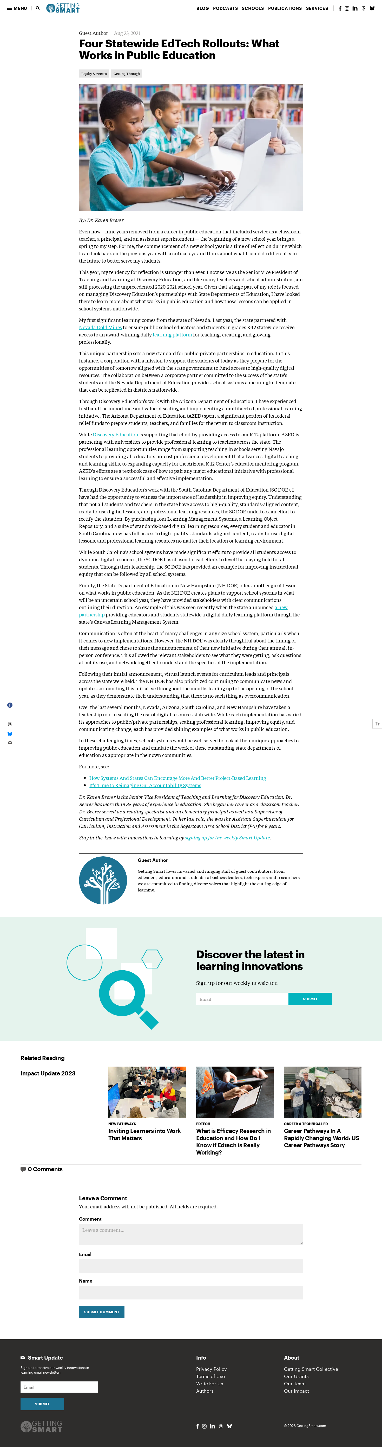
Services (317, 8)
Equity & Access (94, 73)
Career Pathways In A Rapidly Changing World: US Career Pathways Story (321, 1137)
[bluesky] (372, 8)
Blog (202, 8)
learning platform (172, 334)
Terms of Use (210, 1376)
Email (85, 1254)
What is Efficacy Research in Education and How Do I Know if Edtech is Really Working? (233, 1141)
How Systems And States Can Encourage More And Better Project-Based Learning (177, 777)
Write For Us (209, 1383)
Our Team (295, 1383)
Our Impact (296, 1391)
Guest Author (93, 32)
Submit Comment (101, 1312)
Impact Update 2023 (48, 1073)
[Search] (38, 8)
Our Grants (296, 1376)
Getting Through (127, 73)
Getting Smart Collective (311, 1369)
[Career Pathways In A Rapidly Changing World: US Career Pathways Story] (322, 1092)
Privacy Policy (211, 1369)
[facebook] (340, 8)
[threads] (363, 8)
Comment (90, 1219)
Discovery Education (115, 434)
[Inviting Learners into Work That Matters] (147, 1092)
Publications (285, 8)
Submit (310, 999)
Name (86, 1281)
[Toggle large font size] (377, 723)
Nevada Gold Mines (100, 327)
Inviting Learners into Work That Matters (144, 1134)
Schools (253, 8)
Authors (205, 1391)
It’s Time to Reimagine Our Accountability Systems (145, 785)
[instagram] (347, 8)
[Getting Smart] (63, 7)
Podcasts (225, 8)
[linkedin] (355, 8)
